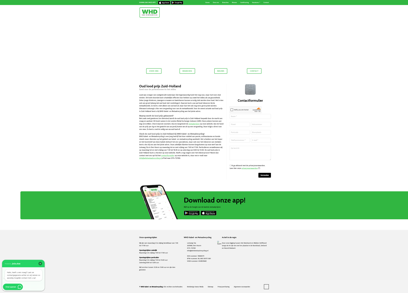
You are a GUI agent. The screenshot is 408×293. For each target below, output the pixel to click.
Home (207, 2)
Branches (225, 2)
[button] (40, 263)
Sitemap (210, 287)
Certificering (244, 2)
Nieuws (234, 2)
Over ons (216, 2)
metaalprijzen (194, 124)
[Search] (267, 12)
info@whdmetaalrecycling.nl (150, 158)
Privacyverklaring (224, 287)
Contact (266, 2)
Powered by (8, 263)
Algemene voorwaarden (242, 287)
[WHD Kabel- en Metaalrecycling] (149, 12)
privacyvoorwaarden (250, 168)
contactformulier (167, 156)
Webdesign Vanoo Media (195, 287)
